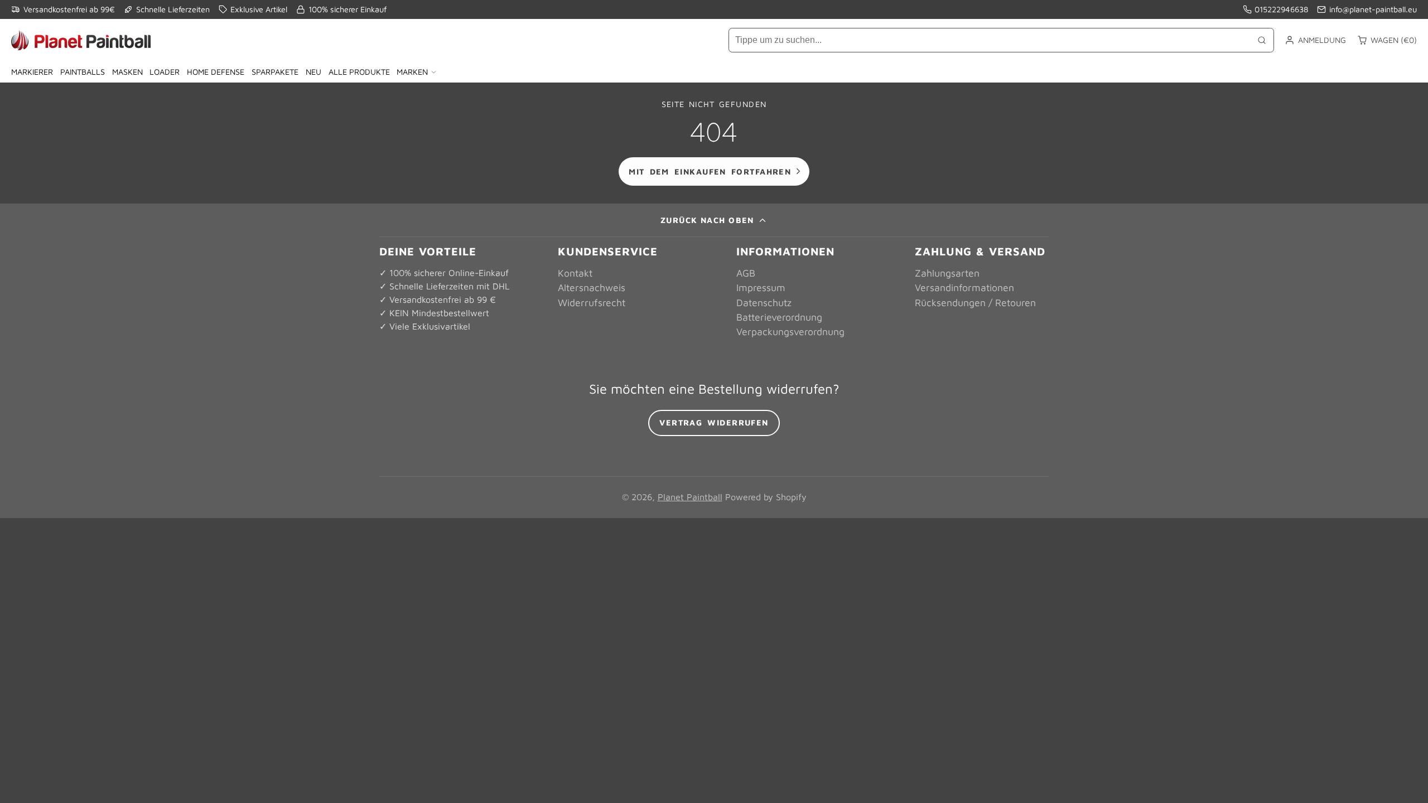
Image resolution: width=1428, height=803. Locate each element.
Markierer (32, 71)
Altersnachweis (591, 287)
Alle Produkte (359, 71)
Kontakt (575, 273)
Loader (164, 71)
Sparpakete (275, 71)
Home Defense (215, 71)
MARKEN (412, 71)
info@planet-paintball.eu (1373, 9)
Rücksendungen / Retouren (975, 302)
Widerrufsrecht (591, 302)
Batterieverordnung (779, 317)
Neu (313, 71)
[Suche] (1261, 40)
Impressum (760, 287)
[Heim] (81, 40)
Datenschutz (764, 302)
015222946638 (1281, 9)
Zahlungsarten (947, 273)
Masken (127, 71)
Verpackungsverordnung (790, 331)
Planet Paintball (690, 497)
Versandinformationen (964, 287)
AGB (745, 273)
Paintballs (82, 71)
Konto (1315, 40)
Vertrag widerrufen (714, 422)
